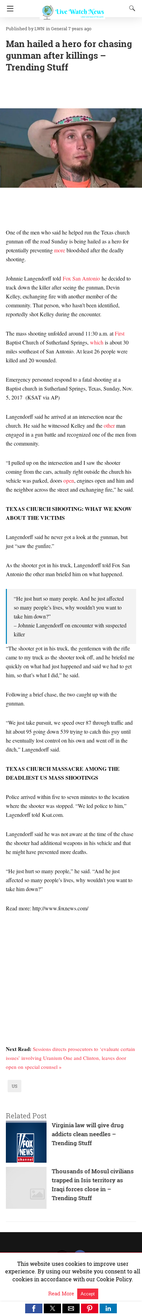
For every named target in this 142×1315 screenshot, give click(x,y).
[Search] (130, 8)
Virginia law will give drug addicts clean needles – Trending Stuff (88, 1134)
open (68, 480)
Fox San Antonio (81, 278)
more (59, 250)
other (109, 425)
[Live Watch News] (72, 9)
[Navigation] (8, 8)
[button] (33, 1308)
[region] (71, 967)
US (14, 1086)
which (96, 342)
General (59, 28)
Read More (61, 1293)
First (119, 333)
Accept (88, 1293)
